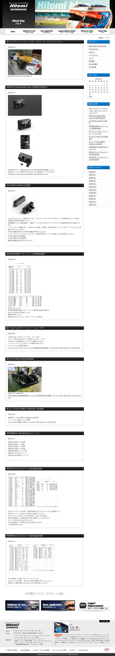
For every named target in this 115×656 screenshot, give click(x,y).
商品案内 (92, 61)
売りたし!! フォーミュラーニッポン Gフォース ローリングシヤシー (34, 42)
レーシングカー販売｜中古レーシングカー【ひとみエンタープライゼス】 (32, 422)
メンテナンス (93, 55)
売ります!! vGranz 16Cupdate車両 (20, 359)
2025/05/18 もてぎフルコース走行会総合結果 (24, 536)
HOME (101, 38)
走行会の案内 (93, 64)
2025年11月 (92, 190)
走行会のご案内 (12, 650)
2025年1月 (92, 202)
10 (48, 593)
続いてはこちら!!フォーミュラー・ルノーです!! (25, 328)
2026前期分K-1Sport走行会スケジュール (22, 433)
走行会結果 (92, 67)
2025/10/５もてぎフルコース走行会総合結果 (24, 469)
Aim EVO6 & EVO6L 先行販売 (18, 185)
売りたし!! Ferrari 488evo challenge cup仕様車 (25, 409)
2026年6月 (92, 172)
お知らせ (92, 52)
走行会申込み (26, 650)
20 (51, 593)
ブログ (73, 650)
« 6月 (90, 96)
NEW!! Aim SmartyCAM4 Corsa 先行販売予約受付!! (26, 87)
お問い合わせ (84, 650)
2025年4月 (92, 199)
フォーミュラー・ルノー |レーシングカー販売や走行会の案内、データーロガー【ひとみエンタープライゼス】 (44, 348)
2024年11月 (92, 205)
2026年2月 (92, 184)
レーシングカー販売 (60, 650)
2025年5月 (92, 196)
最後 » (62, 593)
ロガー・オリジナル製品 (42, 650)
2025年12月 (92, 187)
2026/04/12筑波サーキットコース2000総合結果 (25, 254)
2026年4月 (92, 178)
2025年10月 (92, 193)
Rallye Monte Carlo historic (97, 46)
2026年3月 (92, 181)
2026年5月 (92, 175)
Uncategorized (93, 49)
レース (91, 58)
